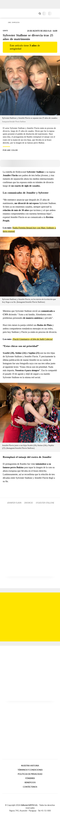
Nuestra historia (30, 766)
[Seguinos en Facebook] (26, 814)
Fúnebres (30, 778)
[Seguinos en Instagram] (35, 814)
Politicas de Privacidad (30, 774)
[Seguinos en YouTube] (32, 814)
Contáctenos (30, 787)
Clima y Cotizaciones (34, 13)
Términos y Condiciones (30, 770)
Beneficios (30, 782)
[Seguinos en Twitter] (29, 814)
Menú (56, 13)
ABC (7, 13)
